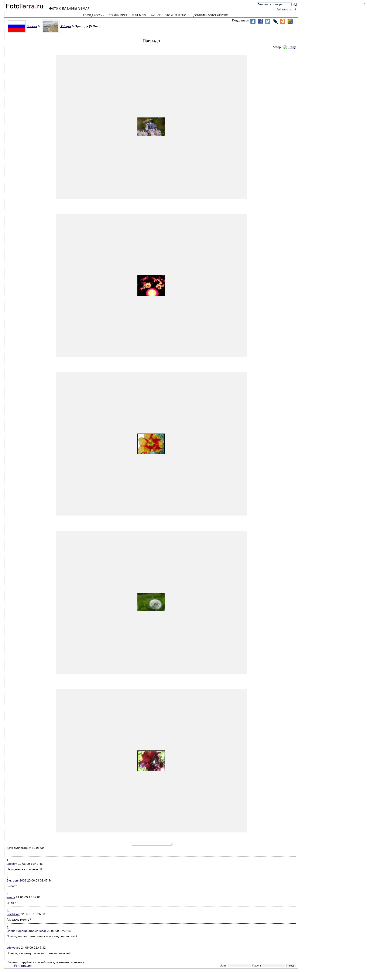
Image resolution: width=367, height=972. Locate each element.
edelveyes (13, 947)
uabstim (12, 863)
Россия (32, 26)
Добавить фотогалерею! (210, 15)
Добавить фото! (286, 9)
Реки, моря (139, 15)
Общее (65, 26)
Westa (11, 897)
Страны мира (118, 15)
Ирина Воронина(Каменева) (26, 930)
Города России (93, 15)
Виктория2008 (16, 880)
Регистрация (23, 965)
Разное (156, 15)
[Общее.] (151, 127)
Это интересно (175, 15)
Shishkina (13, 914)
